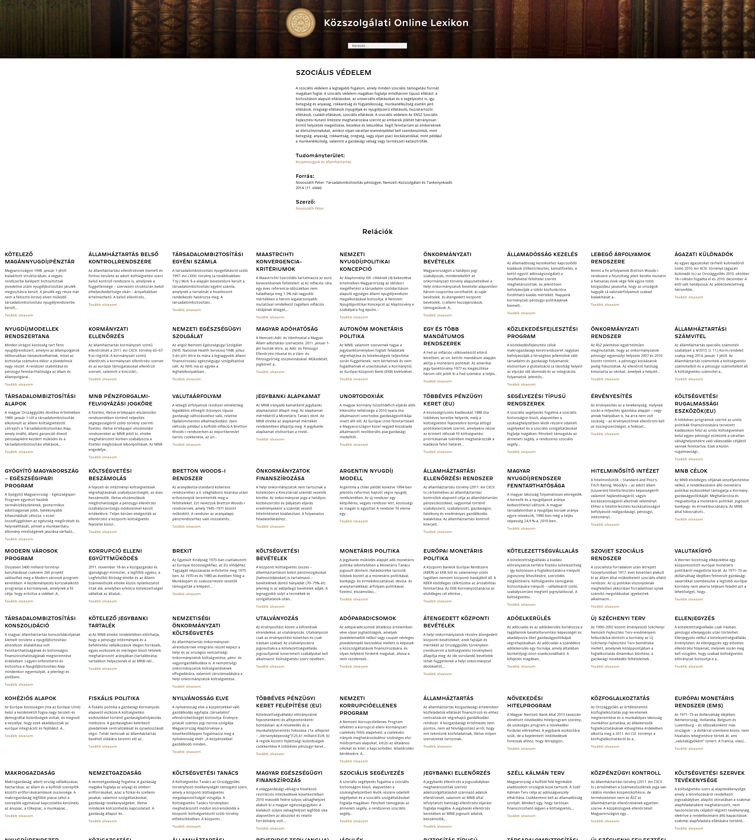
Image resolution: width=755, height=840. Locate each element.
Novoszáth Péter (310, 208)
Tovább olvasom (19, 315)
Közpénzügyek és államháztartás (323, 161)
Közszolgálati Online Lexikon (396, 23)
